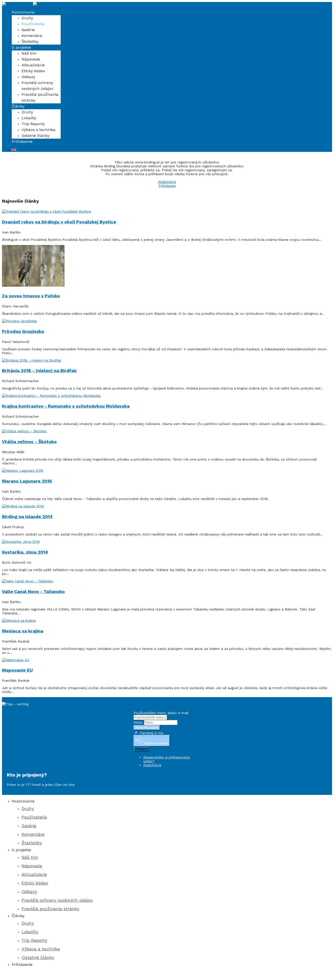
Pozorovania (23, 12)
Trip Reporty (33, 123)
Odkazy (28, 76)
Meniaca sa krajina (22, 630)
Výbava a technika (39, 129)
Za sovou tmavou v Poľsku (31, 295)
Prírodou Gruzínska (23, 331)
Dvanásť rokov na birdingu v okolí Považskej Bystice (59, 221)
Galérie (28, 29)
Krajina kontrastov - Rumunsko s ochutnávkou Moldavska (66, 406)
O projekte (21, 47)
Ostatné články (35, 135)
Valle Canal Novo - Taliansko (33, 591)
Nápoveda (31, 59)
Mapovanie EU (17, 670)
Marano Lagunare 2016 (27, 481)
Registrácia (167, 182)
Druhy (27, 18)
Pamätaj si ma (150, 733)
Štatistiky (30, 41)
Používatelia (33, 24)
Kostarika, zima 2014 (25, 552)
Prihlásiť (141, 749)
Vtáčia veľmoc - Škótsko (29, 441)
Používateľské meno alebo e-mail (161, 713)
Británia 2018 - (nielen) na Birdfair (39, 370)
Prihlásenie (22, 141)
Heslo (138, 722)
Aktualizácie (33, 65)
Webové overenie (155, 743)
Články (18, 106)
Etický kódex (33, 71)
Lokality (29, 118)
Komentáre (32, 35)
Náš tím (29, 53)
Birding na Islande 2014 (27, 516)
